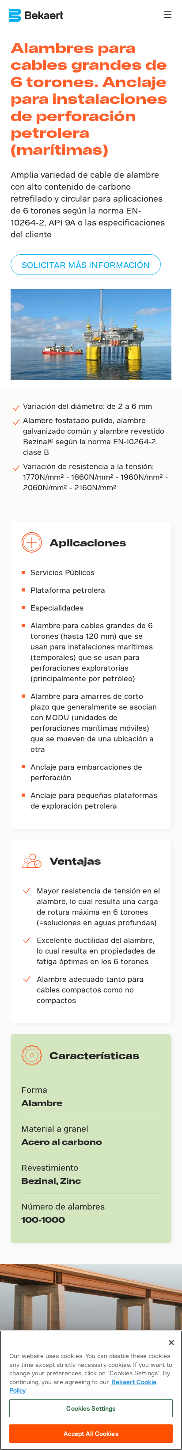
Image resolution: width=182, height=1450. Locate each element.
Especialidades (56, 607)
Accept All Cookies (91, 1433)
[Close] (171, 1342)
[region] (91, 1390)
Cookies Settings (90, 1408)
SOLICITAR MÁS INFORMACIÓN (86, 264)
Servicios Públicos (62, 572)
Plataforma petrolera (67, 590)
